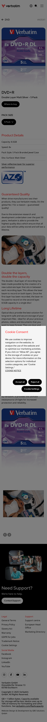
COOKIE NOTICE (13, 370)
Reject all (35, 382)
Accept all (20, 382)
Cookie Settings (31, 389)
